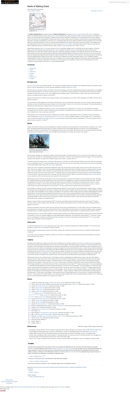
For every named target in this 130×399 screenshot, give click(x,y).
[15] (58, 185)
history (92, 243)
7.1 (33, 292)
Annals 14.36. (39, 302)
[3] (54, 94)
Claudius (69, 104)
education (73, 50)
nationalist (79, 272)
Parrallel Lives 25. (58, 305)
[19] (52, 218)
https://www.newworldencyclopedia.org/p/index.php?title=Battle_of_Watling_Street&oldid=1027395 (61, 367)
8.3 (37, 294)
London (53, 108)
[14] (64, 183)
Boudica (53, 35)
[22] (76, 263)
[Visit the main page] (10, 2)
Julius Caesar (51, 165)
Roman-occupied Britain (79, 34)
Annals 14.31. (75, 284)
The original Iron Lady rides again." (49, 312)
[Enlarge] (45, 29)
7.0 (32, 292)
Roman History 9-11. (43, 304)
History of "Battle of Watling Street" (39, 361)
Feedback (34, 2)
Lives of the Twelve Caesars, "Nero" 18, (53, 316)
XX (60, 116)
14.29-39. (40, 287)
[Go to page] (128, 2)
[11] (76, 158)
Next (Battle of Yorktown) (97, 10)
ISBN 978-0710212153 (91, 331)
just (51, 61)
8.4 (38, 294)
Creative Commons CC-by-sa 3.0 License (62, 348)
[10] (47, 119)
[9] (85, 117)
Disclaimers (9, 383)
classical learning (45, 251)
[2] (70, 93)
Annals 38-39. (39, 317)
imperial (95, 53)
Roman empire (72, 87)
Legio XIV (44, 116)
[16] (93, 200)
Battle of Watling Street (36, 356)
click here (71, 351)
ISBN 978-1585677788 (95, 329)
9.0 (32, 296)
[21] (34, 231)
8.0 (32, 294)
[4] (37, 99)
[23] (87, 267)
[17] (89, 214)
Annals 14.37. (47, 295)
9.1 (33, 296)
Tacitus (79, 155)
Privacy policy (9, 380)
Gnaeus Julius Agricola (95, 174)
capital (63, 102)
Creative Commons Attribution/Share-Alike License (27, 387)
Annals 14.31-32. (40, 289)
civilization (82, 45)
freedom (81, 243)
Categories (30, 369)
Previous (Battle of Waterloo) (33, 10)
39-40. (64, 316)
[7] (92, 116)
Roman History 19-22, (54, 282)
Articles (23, 2)
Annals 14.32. (42, 297)
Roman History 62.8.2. (44, 298)
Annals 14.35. (39, 300)
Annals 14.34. (42, 293)
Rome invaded (36, 85)
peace (99, 246)
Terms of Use (60, 387)
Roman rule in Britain (66, 44)
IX (56, 118)
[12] (55, 172)
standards (30, 348)
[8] (48, 117)
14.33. (39, 291)
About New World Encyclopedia (9, 381)
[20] (89, 225)
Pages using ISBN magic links (36, 376)
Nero (42, 225)
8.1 (33, 294)
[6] (54, 111)
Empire (42, 48)
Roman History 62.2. (43, 286)
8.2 (35, 294)
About (28, 2)
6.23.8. (38, 307)
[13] (69, 175)
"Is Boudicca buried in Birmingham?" (43, 314)
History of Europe (33, 372)
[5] (64, 105)
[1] (51, 85)
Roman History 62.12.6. (44, 309)
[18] (90, 216)
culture (57, 50)
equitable (46, 61)
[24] (63, 275)
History (31, 370)
